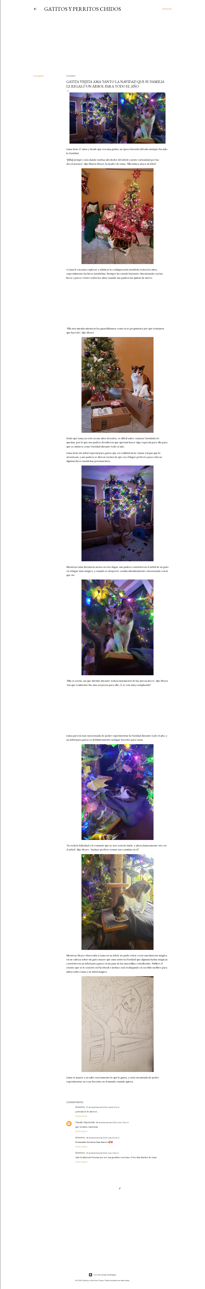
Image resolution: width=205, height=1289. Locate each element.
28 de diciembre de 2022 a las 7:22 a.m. (112, 1122)
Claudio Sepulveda (85, 1122)
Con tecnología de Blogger (104, 1275)
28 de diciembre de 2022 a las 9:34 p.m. (103, 1138)
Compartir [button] (38, 76)
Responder (81, 1116)
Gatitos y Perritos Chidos (82, 8)
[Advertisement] (102, 46)
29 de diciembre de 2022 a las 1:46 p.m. (102, 1153)
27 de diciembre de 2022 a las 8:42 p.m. (103, 1107)
